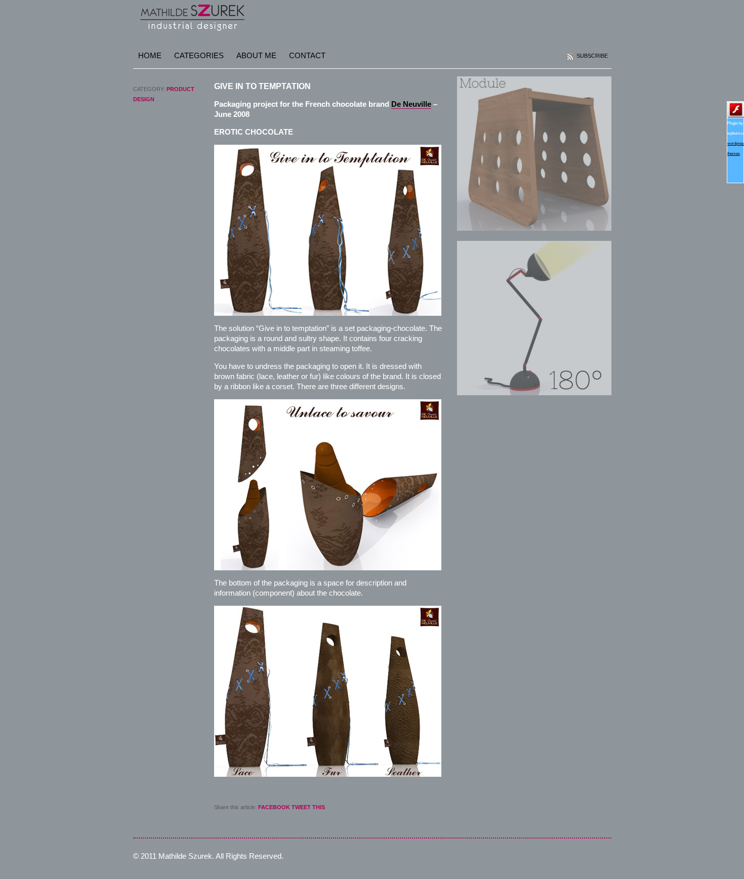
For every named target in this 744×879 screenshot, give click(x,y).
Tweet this (308, 807)
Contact (307, 55)
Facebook (274, 807)
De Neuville (411, 104)
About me (256, 55)
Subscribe (592, 56)
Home (149, 55)
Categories (199, 55)
